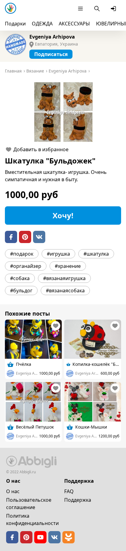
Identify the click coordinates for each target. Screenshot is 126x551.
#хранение (68, 266)
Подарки (15, 23)
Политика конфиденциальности (32, 519)
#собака (20, 278)
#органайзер (25, 266)
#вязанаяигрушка (64, 278)
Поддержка (77, 500)
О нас (13, 491)
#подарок (21, 253)
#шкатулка (96, 253)
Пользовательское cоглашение (28, 504)
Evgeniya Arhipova (52, 37)
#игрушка (58, 253)
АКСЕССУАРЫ (74, 23)
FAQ (69, 491)
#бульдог (21, 290)
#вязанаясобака (65, 290)
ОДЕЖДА (42, 23)
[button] (63, 112)
